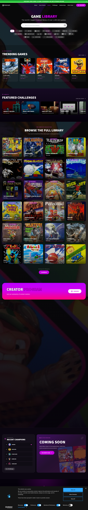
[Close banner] (85, 488)
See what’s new (46, 453)
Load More (44, 272)
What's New (70, 5)
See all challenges (10, 469)
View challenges (80, 98)
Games (48, 5)
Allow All (73, 489)
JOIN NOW (76, 291)
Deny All (73, 498)
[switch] (39, 505)
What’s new (81, 55)
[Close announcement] (86, 1)
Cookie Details (21, 507)
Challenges (55, 5)
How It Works (42, 5)
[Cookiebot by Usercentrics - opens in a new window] (9, 507)
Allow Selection (73, 494)
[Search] (65, 25)
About (35, 5)
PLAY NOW (82, 5)
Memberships (62, 5)
